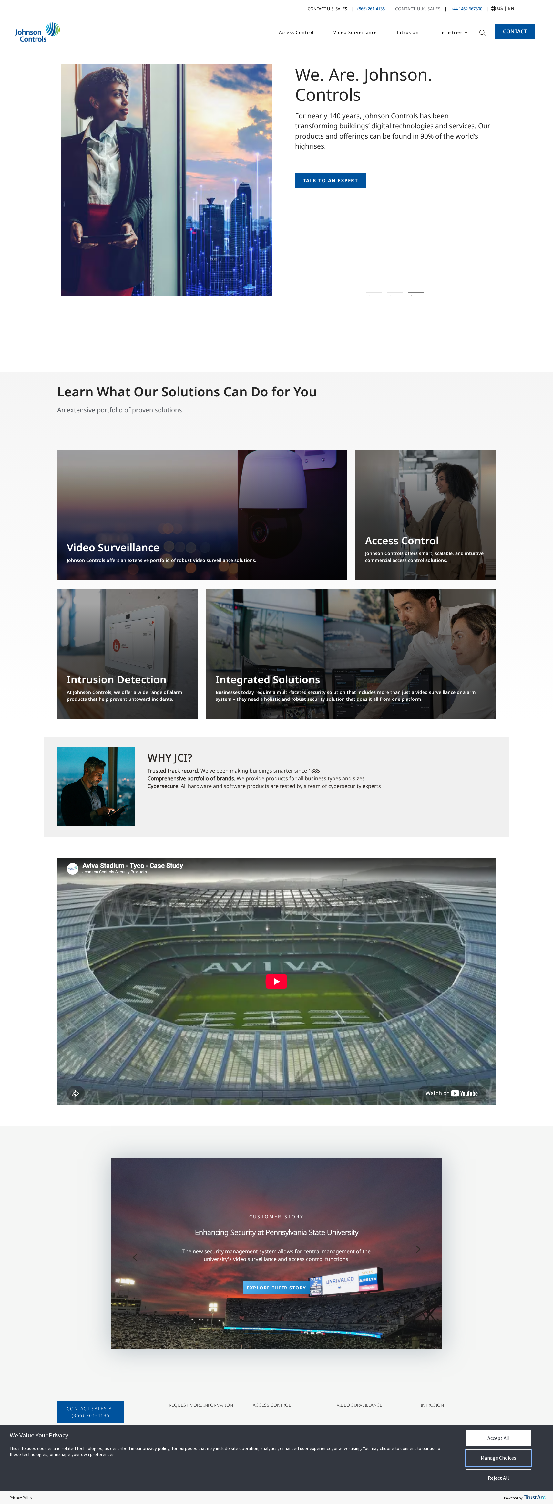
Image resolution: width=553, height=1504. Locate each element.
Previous (135, 1257)
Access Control (296, 32)
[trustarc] (535, 1497)
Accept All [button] (498, 1438)
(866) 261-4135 (371, 9)
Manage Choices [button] (498, 1458)
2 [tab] (395, 292)
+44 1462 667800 (466, 9)
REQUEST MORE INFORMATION (201, 1405)
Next (418, 1249)
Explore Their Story (276, 1288)
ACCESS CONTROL (272, 1405)
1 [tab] (374, 292)
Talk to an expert (330, 180)
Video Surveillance (355, 32)
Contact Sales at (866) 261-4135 (91, 1411)
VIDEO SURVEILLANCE (359, 1405)
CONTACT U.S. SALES (327, 9)
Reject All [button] (498, 1478)
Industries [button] (450, 32)
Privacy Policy (21, 1497)
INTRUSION (432, 1405)
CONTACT (515, 31)
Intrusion (408, 32)
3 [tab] (416, 292)
